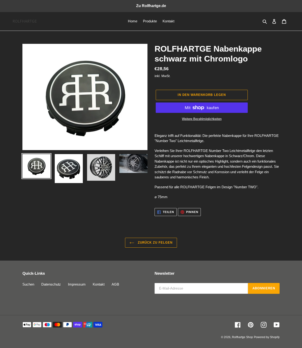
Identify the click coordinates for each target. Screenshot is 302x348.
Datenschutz (51, 284)
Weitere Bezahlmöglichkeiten (202, 119)
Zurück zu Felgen (155, 242)
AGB (115, 284)
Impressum (77, 284)
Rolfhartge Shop (242, 337)
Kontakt (99, 284)
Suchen (28, 284)
